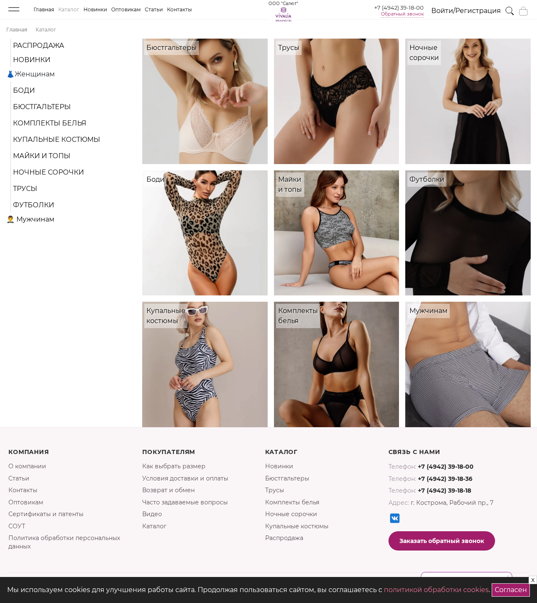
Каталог (68, 9)
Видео (152, 514)
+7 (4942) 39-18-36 (445, 478)
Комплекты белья (49, 123)
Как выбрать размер (174, 466)
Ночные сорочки (48, 172)
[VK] (394, 518)
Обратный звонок (402, 14)
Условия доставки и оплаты (185, 478)
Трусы (25, 189)
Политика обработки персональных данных (64, 542)
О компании (27, 466)
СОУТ (16, 526)
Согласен (512, 588)
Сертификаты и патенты (45, 514)
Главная (44, 9)
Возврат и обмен (168, 490)
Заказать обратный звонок (441, 541)
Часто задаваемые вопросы (185, 502)
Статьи (154, 9)
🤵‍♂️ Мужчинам (30, 219)
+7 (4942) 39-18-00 (399, 7)
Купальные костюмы (56, 140)
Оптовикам (126, 9)
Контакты (179, 9)
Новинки (95, 9)
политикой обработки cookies (436, 590)
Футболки (33, 205)
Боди (24, 90)
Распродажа (38, 46)
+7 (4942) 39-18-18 (444, 490)
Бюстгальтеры (42, 107)
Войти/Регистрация (466, 11)
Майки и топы (41, 156)
